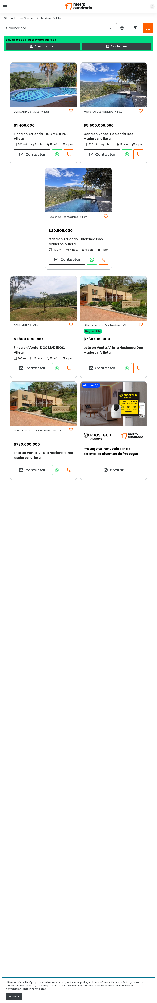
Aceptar (14, 996)
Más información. (34, 989)
